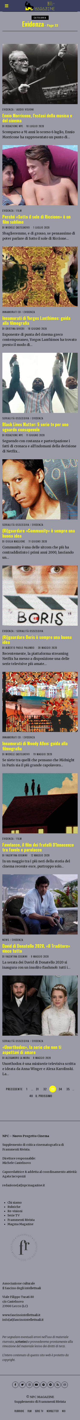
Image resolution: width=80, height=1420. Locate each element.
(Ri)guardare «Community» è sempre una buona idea (38, 533)
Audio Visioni (25, 109)
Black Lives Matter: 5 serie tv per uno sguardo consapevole (35, 426)
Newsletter (53, 1411)
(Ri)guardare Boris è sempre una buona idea (37, 639)
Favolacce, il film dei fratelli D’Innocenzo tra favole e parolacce (38, 847)
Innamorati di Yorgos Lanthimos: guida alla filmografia (36, 320)
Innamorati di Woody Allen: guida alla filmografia (35, 745)
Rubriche (13, 1207)
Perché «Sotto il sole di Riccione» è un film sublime (36, 219)
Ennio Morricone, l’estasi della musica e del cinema (37, 118)
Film (19, 210)
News (5, 940)
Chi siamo (14, 1202)
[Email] (64, 1385)
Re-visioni (14, 1211)
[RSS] (57, 1385)
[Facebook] (15, 1385)
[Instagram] (29, 1385)
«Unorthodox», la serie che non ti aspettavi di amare (31, 1049)
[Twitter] (22, 1385)
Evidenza (8, 109)
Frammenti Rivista (15, 1149)
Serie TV (13, 1215)
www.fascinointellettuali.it (21, 1315)
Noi (63, 1411)
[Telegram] (50, 1385)
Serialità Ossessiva (15, 418)
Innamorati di (11, 312)
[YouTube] (36, 1385)
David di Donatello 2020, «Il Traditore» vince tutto (36, 948)
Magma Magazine (20, 1224)
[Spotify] (43, 1385)
